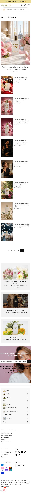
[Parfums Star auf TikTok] (19, 455)
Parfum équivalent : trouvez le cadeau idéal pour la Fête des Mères (21, 121)
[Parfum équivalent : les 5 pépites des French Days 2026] (7, 211)
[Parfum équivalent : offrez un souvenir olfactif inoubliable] (7, 106)
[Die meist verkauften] (15, 301)
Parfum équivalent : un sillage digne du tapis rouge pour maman (21, 79)
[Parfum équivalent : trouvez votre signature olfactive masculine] (7, 148)
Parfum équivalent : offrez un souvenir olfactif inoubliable (21, 100)
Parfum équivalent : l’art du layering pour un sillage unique (21, 184)
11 (18, 250)
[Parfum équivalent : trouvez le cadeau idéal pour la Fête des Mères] (7, 127)
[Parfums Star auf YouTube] (22, 452)
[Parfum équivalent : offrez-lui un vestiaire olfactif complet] (15, 43)
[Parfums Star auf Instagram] (16, 452)
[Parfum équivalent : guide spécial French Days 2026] (7, 232)
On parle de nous (5, 441)
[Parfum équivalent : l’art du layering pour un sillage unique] (7, 190)
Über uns (3, 439)
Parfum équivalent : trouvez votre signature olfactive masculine (21, 142)
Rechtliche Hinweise (20, 480)
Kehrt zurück (22, 482)
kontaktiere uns (5, 437)
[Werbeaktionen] (15, 328)
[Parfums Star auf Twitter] (25, 452)
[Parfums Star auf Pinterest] (16, 455)
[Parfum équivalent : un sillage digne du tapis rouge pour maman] (7, 85)
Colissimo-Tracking (6, 433)
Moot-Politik (4, 484)
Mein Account (4, 444)
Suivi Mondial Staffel (6, 435)
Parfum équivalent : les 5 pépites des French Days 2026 (21, 205)
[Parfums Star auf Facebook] (19, 452)
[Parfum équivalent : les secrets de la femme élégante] (7, 169)
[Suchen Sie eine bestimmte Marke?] (15, 272)
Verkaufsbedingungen (16, 484)
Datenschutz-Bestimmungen (9, 482)
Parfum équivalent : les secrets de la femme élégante (21, 163)
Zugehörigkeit (5, 486)
